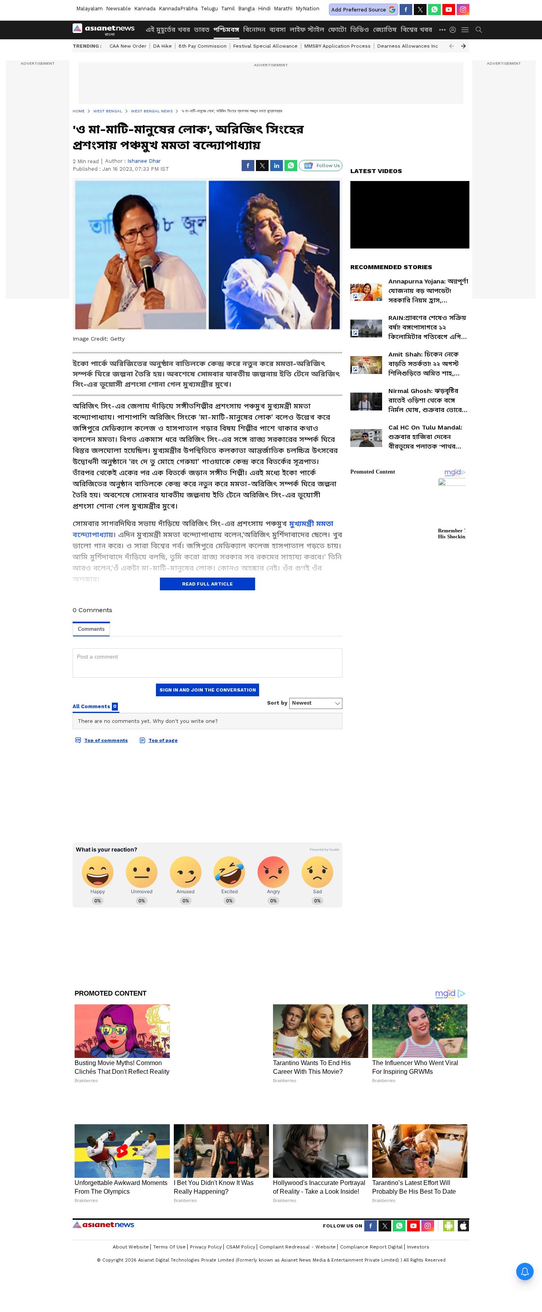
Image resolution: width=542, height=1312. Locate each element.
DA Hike (162, 46)
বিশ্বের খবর (416, 29)
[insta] (463, 9)
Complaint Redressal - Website (297, 1211)
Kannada (145, 9)
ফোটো (337, 29)
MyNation (307, 9)
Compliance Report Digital (371, 1211)
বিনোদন (254, 29)
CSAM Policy (240, 1211)
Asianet (103, 1189)
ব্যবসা (277, 29)
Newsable (118, 9)
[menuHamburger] (465, 30)
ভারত (201, 29)
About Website (131, 1211)
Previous (451, 46)
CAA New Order (128, 46)
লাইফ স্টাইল (307, 29)
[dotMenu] (442, 29)
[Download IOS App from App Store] (463, 1190)
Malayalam (89, 9)
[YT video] (448, 9)
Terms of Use (169, 1211)
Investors (418, 1211)
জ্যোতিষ (385, 29)
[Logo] (106, 30)
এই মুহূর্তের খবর (168, 29)
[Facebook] (406, 9)
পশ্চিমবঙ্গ (226, 29)
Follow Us (328, 165)
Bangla (246, 9)
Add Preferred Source (358, 10)
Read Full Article (207, 584)
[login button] (455, 30)
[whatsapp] (434, 9)
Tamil (228, 9)
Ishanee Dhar (144, 161)
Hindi (264, 9)
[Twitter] (420, 9)
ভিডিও (359, 29)
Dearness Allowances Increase (414, 46)
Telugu (209, 9)
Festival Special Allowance (265, 46)
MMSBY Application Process (337, 46)
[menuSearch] (479, 30)
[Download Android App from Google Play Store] (448, 1190)
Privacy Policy (206, 1211)
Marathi (283, 9)
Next (463, 46)
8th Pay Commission (203, 46)
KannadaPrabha (178, 9)
